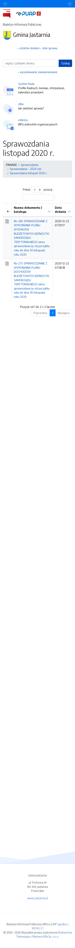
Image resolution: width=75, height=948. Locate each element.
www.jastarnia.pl (37, 898)
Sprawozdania (29, 164)
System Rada (26, 83)
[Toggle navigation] (70, 4)
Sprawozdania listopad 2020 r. (28, 173)
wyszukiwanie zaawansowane (38, 72)
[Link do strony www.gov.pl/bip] (9, 13)
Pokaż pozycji (37, 189)
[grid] (37, 252)
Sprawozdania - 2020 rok (25, 169)
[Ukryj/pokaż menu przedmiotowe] (5, 4)
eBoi (21, 104)
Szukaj (65, 63)
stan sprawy (50, 48)
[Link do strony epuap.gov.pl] (28, 13)
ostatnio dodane (29, 48)
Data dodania (60, 210)
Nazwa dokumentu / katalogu (28, 210)
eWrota (23, 120)
